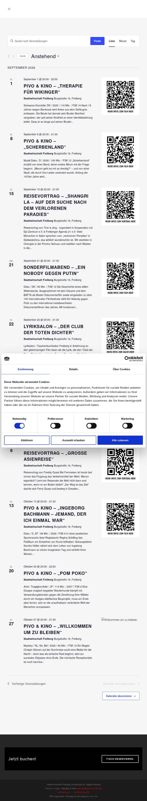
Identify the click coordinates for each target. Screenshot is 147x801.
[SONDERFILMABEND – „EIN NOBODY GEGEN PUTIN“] (120, 278)
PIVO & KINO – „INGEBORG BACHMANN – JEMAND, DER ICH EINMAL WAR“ (55, 514)
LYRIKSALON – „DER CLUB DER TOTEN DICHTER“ (54, 329)
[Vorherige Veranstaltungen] (9, 56)
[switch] (55, 426)
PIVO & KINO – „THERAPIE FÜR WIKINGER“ (53, 89)
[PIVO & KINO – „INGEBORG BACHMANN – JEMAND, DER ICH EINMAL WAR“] (120, 518)
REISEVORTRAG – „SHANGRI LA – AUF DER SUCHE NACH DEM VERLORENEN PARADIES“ (56, 205)
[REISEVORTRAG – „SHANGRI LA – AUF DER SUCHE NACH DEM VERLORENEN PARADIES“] (120, 206)
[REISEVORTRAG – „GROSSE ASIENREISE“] (120, 463)
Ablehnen (27, 440)
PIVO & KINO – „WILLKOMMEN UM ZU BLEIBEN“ (58, 629)
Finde (97, 41)
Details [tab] (73, 369)
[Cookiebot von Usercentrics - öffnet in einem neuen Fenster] (127, 359)
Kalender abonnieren (119, 696)
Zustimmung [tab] (26, 369)
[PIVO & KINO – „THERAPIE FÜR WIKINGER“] (120, 96)
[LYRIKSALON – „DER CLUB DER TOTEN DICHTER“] (120, 337)
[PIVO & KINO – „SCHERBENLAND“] (120, 151)
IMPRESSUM (64, 792)
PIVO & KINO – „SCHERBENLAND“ (45, 144)
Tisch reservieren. (120, 759)
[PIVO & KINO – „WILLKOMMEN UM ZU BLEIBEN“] (120, 620)
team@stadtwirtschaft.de (89, 788)
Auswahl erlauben (73, 440)
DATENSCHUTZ (81, 792)
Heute (23, 55)
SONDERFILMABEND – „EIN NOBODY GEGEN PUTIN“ (54, 270)
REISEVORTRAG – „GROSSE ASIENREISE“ (55, 456)
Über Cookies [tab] (121, 369)
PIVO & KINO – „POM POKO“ (55, 573)
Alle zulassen (120, 440)
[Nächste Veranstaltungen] (13, 56)
